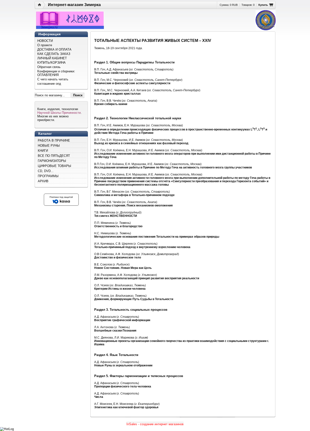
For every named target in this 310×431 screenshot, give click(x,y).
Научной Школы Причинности (59, 112)
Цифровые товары (54, 166)
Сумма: (229, 4)
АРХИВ (43, 181)
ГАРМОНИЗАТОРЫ (52, 161)
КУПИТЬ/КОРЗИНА (51, 62)
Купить (263, 4)
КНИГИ (43, 150)
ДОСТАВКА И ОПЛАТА (54, 49)
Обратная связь (49, 67)
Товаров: (248, 4)
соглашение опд (49, 83)
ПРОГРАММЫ (48, 176)
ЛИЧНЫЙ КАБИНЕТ (52, 58)
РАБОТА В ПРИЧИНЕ (54, 140)
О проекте (44, 45)
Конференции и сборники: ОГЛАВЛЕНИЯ (56, 73)
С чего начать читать (52, 79)
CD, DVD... (46, 171)
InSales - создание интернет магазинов (155, 424)
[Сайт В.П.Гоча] (266, 20)
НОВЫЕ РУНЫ (49, 145)
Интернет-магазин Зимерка (74, 5)
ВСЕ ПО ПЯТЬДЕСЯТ (54, 156)
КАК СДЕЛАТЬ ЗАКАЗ (53, 54)
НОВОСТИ (45, 41)
